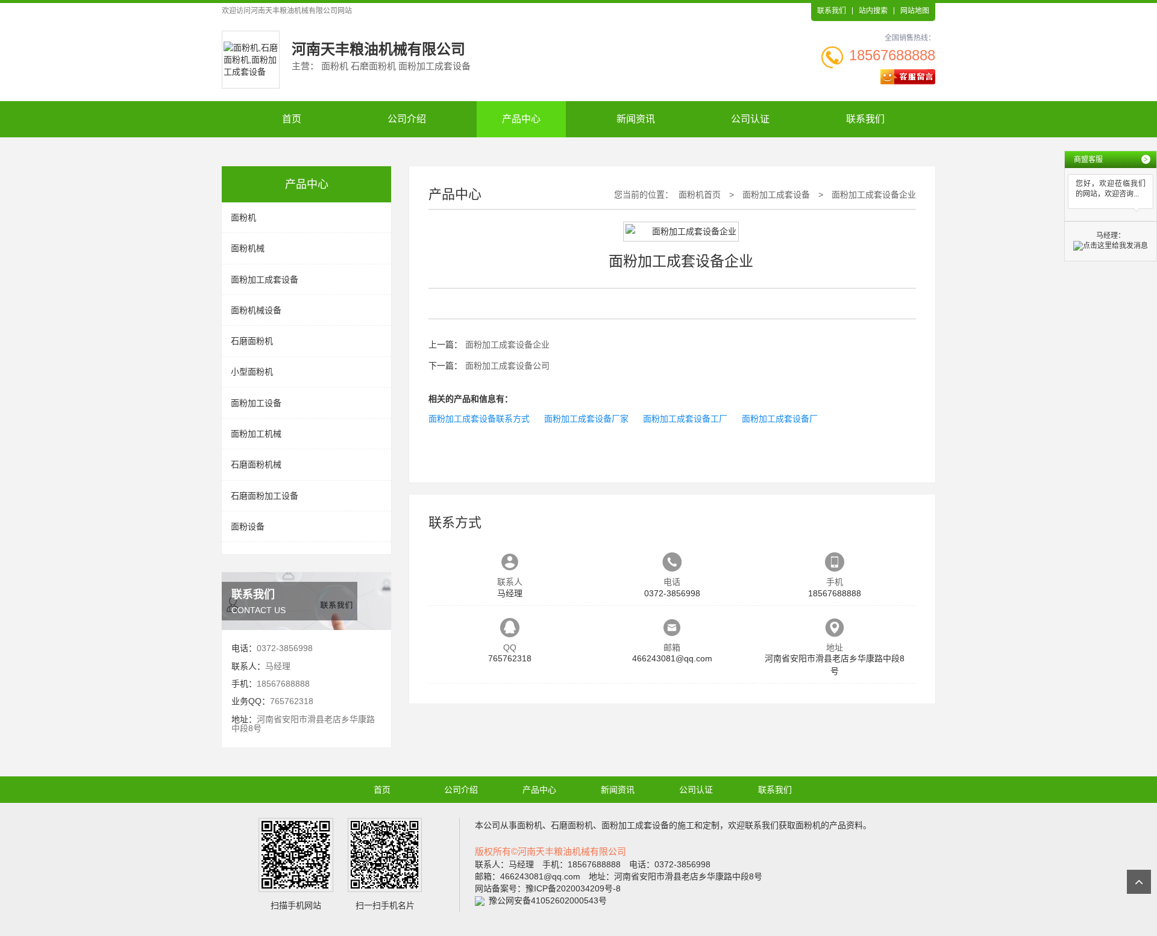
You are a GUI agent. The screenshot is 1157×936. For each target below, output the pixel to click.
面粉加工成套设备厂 (780, 418)
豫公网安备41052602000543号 (548, 900)
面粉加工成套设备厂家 (586, 418)
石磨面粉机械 (256, 464)
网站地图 (914, 10)
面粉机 (243, 217)
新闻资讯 (635, 119)
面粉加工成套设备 (264, 279)
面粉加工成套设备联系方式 (479, 418)
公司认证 (750, 119)
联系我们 (831, 10)
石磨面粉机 (252, 341)
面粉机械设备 (256, 310)
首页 (291, 119)
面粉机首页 (700, 194)
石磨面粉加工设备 (264, 496)
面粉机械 (248, 248)
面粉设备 (248, 526)
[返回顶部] (1139, 882)
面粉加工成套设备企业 (874, 194)
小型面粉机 (252, 371)
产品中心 (521, 119)
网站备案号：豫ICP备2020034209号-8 (548, 888)
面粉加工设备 (256, 403)
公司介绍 (406, 119)
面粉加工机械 (256, 433)
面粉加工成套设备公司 (507, 365)
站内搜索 (873, 10)
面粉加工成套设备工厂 (685, 418)
